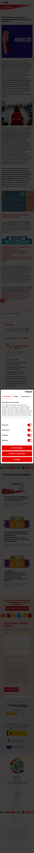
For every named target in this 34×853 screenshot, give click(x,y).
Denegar (17, 459)
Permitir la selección (17, 454)
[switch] (29, 430)
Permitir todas (17, 448)
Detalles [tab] (16, 396)
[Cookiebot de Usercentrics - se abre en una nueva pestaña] (25, 392)
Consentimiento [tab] (6, 396)
